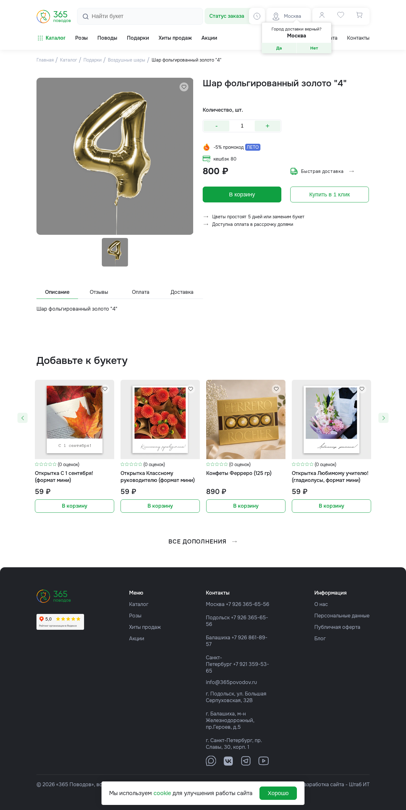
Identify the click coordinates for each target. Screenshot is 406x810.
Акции (136, 638)
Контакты (358, 38)
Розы (135, 615)
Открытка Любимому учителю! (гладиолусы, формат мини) (330, 477)
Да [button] (279, 48)
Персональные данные (342, 615)
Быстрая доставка (322, 171)
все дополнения (197, 541)
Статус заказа (226, 16)
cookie (162, 793)
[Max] (211, 761)
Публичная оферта (337, 627)
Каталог (56, 38)
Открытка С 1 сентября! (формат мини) (64, 477)
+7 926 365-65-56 (247, 604)
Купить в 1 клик (329, 194)
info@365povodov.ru (231, 682)
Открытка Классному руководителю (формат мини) (158, 477)
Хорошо (278, 793)
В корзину (242, 194)
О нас (321, 604)
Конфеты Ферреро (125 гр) (239, 473)
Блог (320, 638)
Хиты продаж (145, 627)
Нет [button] (314, 48)
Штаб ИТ (359, 784)
